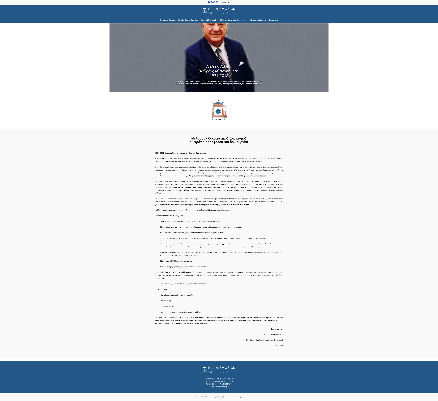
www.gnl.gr (279, 345)
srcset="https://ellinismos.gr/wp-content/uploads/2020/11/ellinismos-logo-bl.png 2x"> (219, 16)
